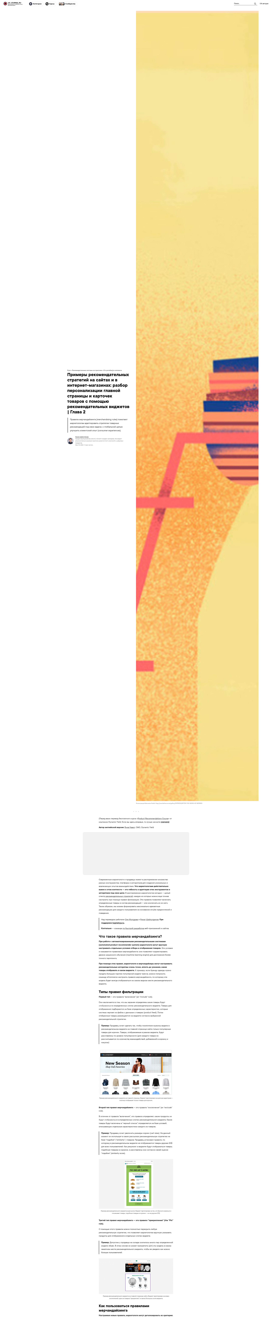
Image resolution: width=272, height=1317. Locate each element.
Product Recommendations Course (153, 818)
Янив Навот (130, 827)
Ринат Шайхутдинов (82, 437)
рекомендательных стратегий (119, 896)
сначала (165, 822)
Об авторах (264, 4)
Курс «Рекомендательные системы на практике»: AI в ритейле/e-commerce (94, 370)
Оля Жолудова (131, 919)
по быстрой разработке (133, 928)
